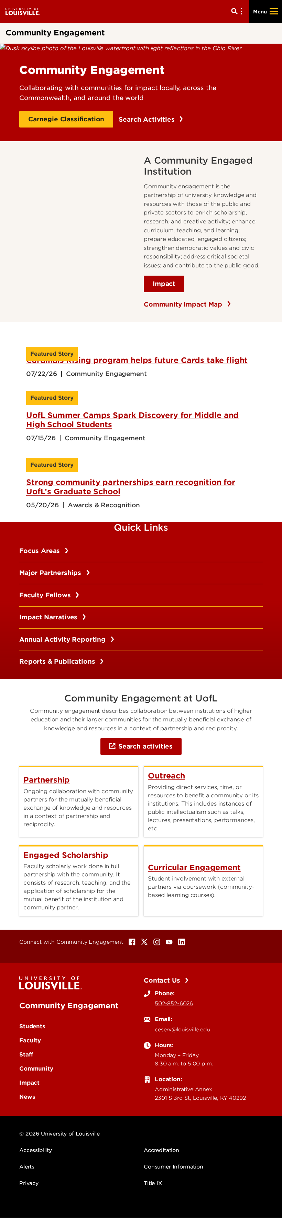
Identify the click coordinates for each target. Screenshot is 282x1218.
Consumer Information (173, 1167)
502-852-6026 (174, 1003)
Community (36, 1068)
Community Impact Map (184, 304)
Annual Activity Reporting (63, 639)
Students (32, 1026)
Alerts (26, 1167)
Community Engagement (69, 1005)
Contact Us (163, 980)
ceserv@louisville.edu (182, 1030)
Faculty (30, 1040)
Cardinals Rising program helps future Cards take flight (137, 360)
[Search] (238, 11)
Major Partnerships (51, 572)
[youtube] (169, 942)
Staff (26, 1054)
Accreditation (161, 1150)
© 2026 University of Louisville (59, 1134)
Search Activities (147, 119)
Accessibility (35, 1150)
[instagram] (156, 942)
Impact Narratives (49, 617)
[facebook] (132, 942)
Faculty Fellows (46, 595)
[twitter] (144, 942)
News (27, 1096)
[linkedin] (181, 942)
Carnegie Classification (66, 119)
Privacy (29, 1183)
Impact (164, 283)
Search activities (145, 746)
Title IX (153, 1183)
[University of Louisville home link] (23, 11)
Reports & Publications (58, 661)
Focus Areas (40, 550)
